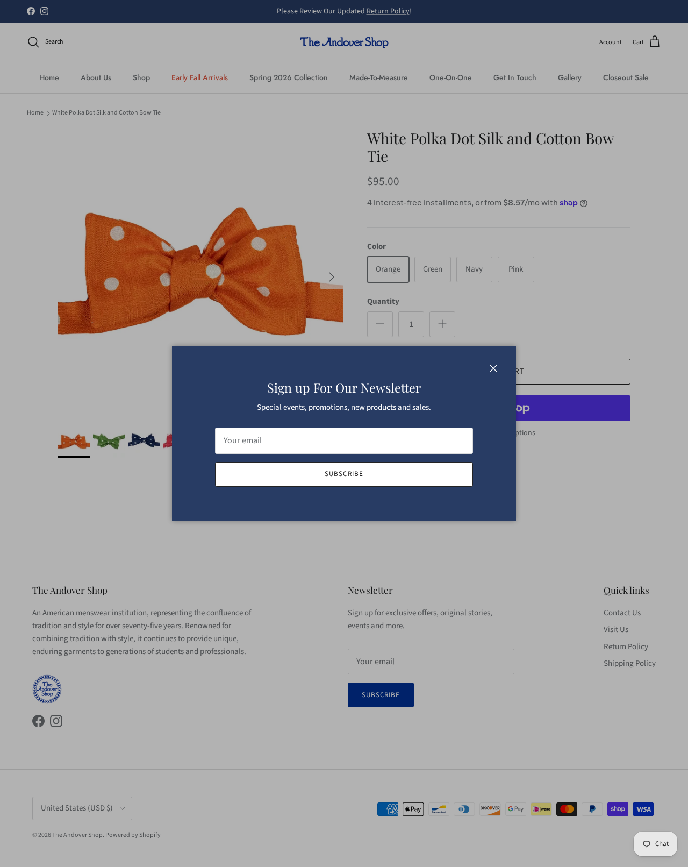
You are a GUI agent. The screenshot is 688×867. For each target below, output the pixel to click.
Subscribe (344, 474)
